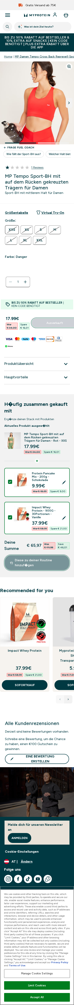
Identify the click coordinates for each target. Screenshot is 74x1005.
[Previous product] (60, 699)
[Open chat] (48, 879)
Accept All (37, 997)
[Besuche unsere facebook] (18, 879)
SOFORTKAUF (25, 685)
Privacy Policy (59, 962)
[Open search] (7, 27)
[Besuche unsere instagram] (8, 879)
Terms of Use (17, 965)
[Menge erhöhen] (25, 282)
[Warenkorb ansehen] (66, 15)
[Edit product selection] (64, 482)
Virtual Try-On (52, 212)
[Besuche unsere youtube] (38, 879)
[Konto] (55, 15)
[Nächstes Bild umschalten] (69, 103)
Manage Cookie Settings (37, 973)
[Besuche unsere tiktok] (28, 879)
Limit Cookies (37, 985)
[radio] (12, 229)
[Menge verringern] (10, 282)
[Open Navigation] (7, 15)
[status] (18, 282)
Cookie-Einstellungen (22, 851)
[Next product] (68, 699)
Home (8, 56)
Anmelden (20, 838)
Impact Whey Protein (25, 650)
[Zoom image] (69, 66)
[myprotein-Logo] (37, 15)
